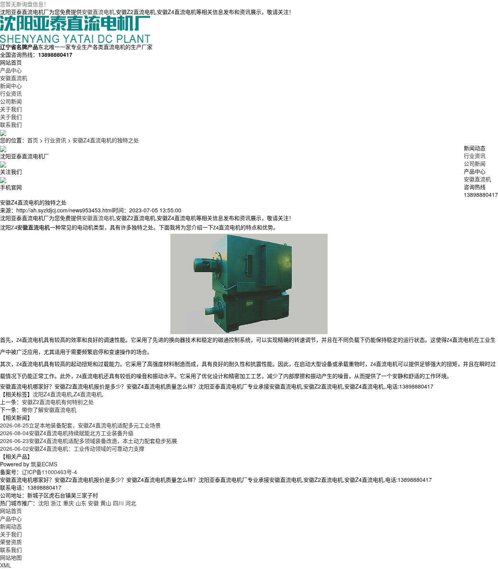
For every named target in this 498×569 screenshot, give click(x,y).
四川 (118, 503)
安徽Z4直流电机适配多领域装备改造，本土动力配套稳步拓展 (88, 441)
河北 (130, 503)
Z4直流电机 (88, 394)
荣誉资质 (11, 542)
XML (5, 565)
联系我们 (11, 549)
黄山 (105, 503)
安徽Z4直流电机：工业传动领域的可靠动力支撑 (72, 448)
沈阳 (43, 503)
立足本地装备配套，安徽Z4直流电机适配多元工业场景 (80, 425)
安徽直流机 (477, 179)
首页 (32, 140)
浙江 (56, 503)
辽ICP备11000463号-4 (49, 472)
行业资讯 (55, 140)
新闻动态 (11, 526)
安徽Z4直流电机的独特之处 (105, 140)
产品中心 (11, 518)
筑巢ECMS (44, 464)
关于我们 (11, 534)
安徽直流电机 (98, 12)
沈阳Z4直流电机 (52, 394)
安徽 (93, 503)
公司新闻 (475, 163)
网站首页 (11, 511)
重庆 (68, 503)
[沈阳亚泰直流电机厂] (75, 28)
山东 (80, 503)
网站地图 (11, 557)
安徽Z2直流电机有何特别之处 (58, 402)
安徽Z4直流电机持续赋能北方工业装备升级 (66, 433)
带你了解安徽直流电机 (49, 409)
